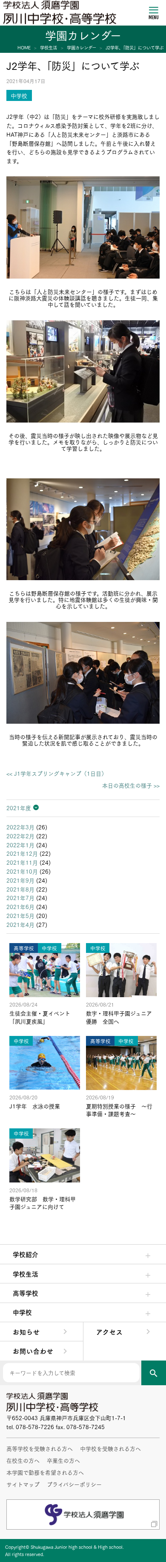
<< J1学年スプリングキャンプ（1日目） (56, 773)
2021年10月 (22, 871)
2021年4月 (20, 924)
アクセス (109, 1331)
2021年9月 (20, 880)
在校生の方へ (23, 1460)
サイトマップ (23, 1484)
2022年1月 (20, 844)
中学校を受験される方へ (110, 1448)
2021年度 (18, 807)
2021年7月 (20, 897)
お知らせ (26, 1331)
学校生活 (25, 1273)
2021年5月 (20, 915)
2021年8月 (20, 889)
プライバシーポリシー (74, 1484)
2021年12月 (22, 853)
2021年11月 (22, 862)
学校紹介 (25, 1254)
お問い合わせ (33, 1350)
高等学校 (25, 1292)
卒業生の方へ (63, 1460)
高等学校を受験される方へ (39, 1448)
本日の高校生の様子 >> (131, 785)
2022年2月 (20, 835)
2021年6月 (20, 906)
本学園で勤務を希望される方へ (45, 1472)
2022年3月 (20, 827)
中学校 (22, 1312)
